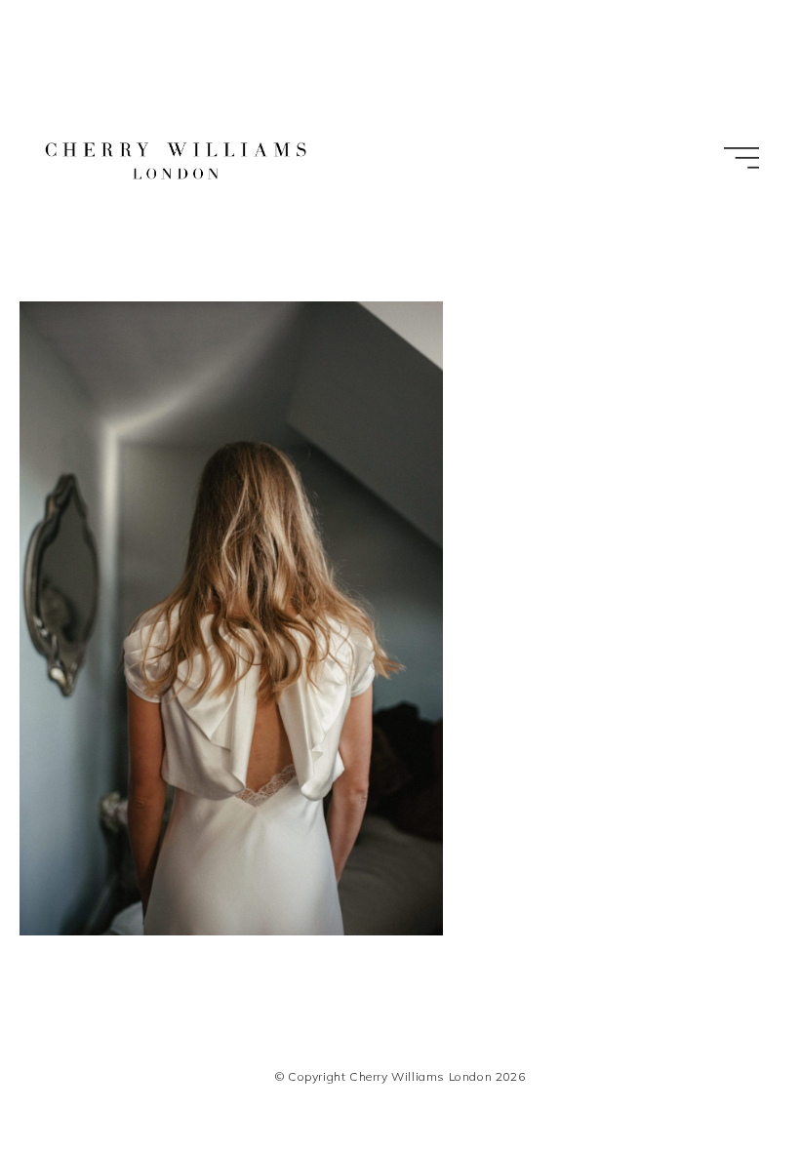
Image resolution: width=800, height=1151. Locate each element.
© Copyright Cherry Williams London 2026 (400, 1076)
